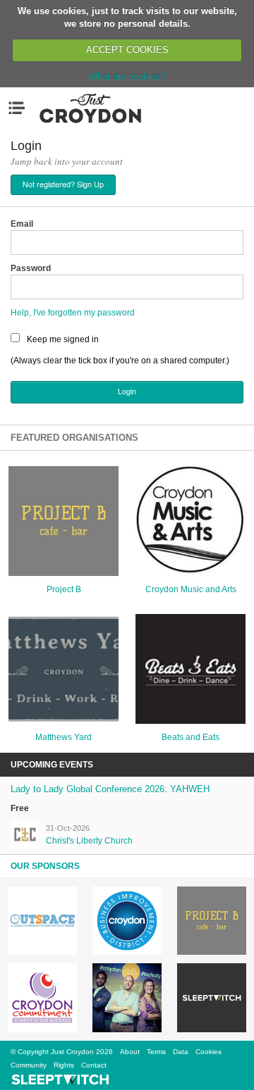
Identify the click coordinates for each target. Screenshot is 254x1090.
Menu (19, 108)
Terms (156, 1051)
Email (22, 224)
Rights (64, 1065)
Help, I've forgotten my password (73, 313)
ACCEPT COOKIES (127, 49)
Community (29, 1065)
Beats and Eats (190, 737)
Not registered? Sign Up (63, 184)
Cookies (208, 1051)
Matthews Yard (63, 737)
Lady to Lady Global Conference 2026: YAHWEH (110, 789)
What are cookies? (127, 76)
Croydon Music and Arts (190, 589)
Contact (94, 1065)
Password (31, 268)
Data (180, 1051)
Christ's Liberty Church (89, 841)
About (130, 1051)
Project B (64, 589)
